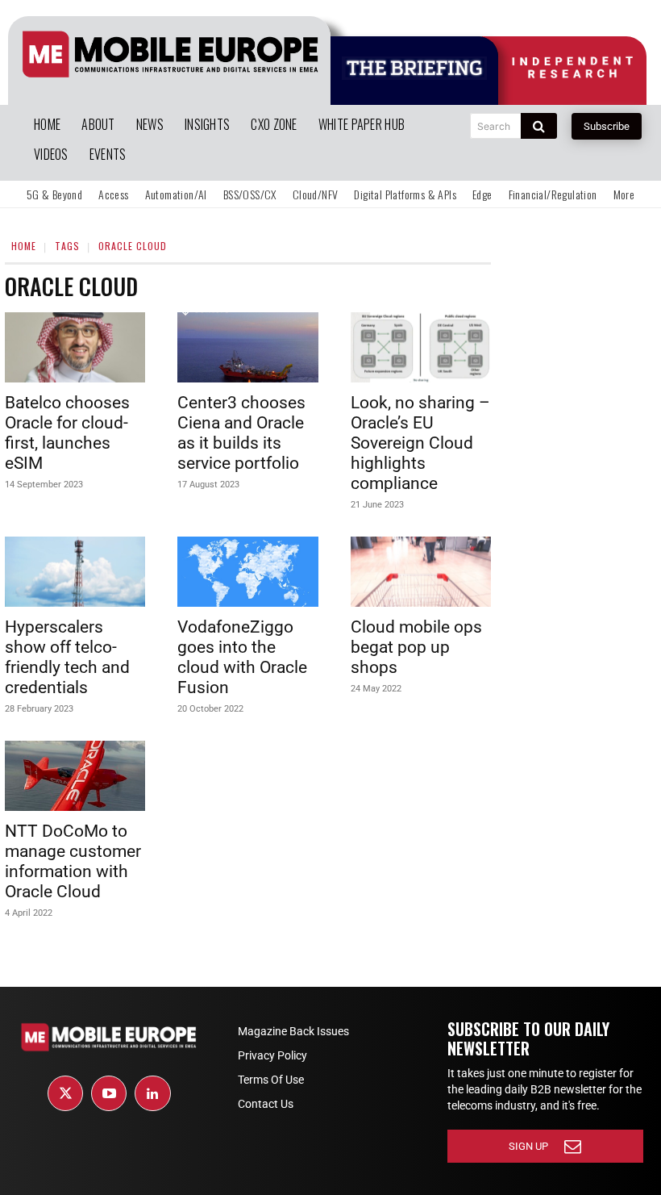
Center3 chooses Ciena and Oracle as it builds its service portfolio (241, 433)
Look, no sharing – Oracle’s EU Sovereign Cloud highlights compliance (420, 443)
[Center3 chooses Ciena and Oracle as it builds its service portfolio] (247, 347)
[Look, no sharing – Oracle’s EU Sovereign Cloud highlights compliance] (421, 347)
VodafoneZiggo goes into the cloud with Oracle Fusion (242, 657)
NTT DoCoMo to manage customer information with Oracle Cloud (73, 861)
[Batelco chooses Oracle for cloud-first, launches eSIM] (75, 347)
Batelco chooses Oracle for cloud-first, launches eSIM (67, 433)
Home (23, 246)
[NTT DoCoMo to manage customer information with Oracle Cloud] (75, 776)
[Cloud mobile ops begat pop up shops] (421, 572)
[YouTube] (109, 1093)
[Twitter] (65, 1093)
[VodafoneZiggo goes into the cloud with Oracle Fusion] (247, 572)
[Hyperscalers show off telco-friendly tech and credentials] (75, 572)
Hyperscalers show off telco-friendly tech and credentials (67, 657)
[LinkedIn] (152, 1093)
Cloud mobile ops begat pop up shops (416, 647)
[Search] (539, 126)
